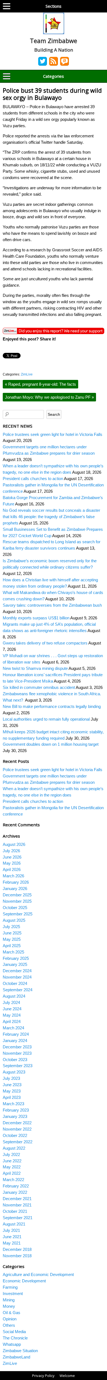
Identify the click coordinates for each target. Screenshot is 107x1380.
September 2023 (17, 1065)
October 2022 (15, 1135)
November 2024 (17, 977)
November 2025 (17, 901)
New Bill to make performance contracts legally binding (52, 706)
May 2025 (12, 939)
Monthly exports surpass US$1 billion (36, 618)
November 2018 (17, 1255)
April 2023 (12, 1097)
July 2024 (11, 1002)
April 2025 (12, 945)
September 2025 (17, 914)
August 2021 (14, 1224)
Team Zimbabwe (53, 40)
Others (9, 1325)
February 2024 (16, 1034)
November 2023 (17, 1053)
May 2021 (12, 1243)
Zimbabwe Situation (20, 1350)
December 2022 (17, 1122)
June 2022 (12, 1160)
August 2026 (14, 844)
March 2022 (13, 1179)
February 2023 (16, 1110)
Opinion (9, 1319)
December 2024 (17, 970)
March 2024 (13, 1027)
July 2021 (11, 1230)
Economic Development (24, 1280)
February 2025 (16, 958)
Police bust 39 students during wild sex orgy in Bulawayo (52, 94)
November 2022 (17, 1129)
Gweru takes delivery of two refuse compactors (45, 643)
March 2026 (13, 875)
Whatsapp (12, 1344)
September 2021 (17, 1217)
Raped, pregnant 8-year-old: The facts (40, 384)
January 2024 (15, 1040)
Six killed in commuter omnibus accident (39, 687)
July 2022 (11, 1154)
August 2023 (14, 1072)
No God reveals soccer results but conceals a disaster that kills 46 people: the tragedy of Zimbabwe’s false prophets (51, 516)
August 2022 (14, 1148)
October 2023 (15, 1059)
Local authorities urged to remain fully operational (46, 719)
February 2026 (16, 882)
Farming (10, 1287)
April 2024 (12, 1021)
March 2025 (13, 952)
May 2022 (12, 1167)
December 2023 (17, 1047)
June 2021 (12, 1236)
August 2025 (14, 920)
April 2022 (12, 1173)
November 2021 (17, 1205)
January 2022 (15, 1192)
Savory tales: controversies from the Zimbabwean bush (52, 605)
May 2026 (12, 863)
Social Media (14, 1331)
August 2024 (14, 996)
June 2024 (12, 1008)
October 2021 (15, 1211)
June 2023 (12, 1084)
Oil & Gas (11, 1312)
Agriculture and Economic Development (38, 1274)
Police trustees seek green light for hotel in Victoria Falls (52, 434)
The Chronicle (15, 1338)
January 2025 (15, 964)
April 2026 (12, 869)
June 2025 (12, 933)
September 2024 (17, 989)
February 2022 (16, 1186)
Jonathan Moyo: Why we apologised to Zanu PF (49, 397)
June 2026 (12, 857)
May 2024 (12, 1015)
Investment (13, 1293)
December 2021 (17, 1198)
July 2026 (11, 850)
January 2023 (15, 1116)
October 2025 (15, 907)
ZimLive (27, 374)
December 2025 (17, 895)
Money (9, 1306)
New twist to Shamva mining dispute (35, 668)
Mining (9, 1300)
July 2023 (11, 1078)
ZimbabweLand (16, 1357)
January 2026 (15, 888)
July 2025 (11, 926)
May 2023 (12, 1091)
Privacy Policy (43, 1375)
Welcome (67, 1375)
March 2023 (13, 1103)
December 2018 (17, 1249)
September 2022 (17, 1141)
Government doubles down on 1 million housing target (51, 744)
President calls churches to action (33, 478)
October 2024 (15, 983)
